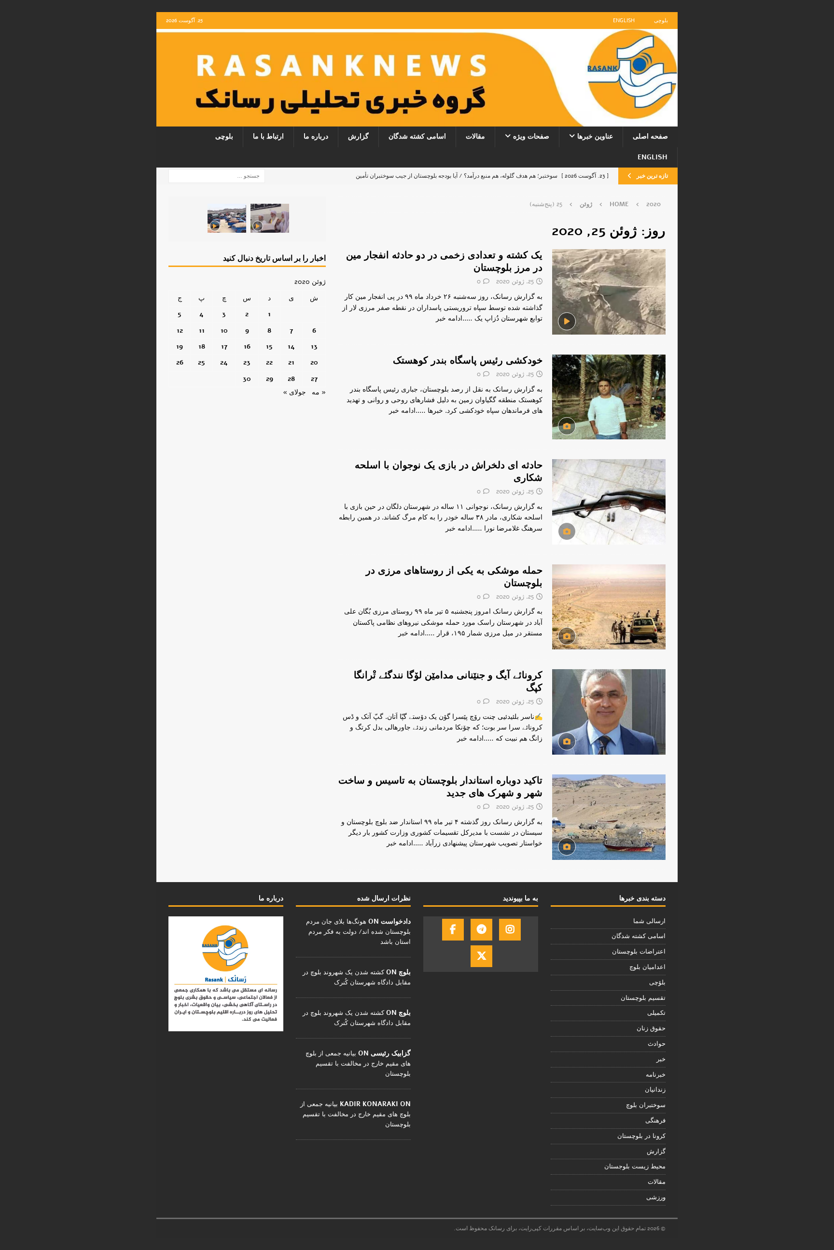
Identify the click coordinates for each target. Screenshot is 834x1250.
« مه (319, 392)
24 (224, 362)
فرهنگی (655, 1120)
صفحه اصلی (650, 136)
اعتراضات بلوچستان (639, 951)
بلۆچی (657, 982)
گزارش (358, 136)
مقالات (475, 136)
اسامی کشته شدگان (417, 136)
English (624, 20)
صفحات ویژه (531, 136)
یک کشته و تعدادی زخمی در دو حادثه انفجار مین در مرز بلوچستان (444, 261)
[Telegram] (481, 930)
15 (269, 346)
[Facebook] (453, 930)
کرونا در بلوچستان (641, 1136)
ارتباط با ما (268, 136)
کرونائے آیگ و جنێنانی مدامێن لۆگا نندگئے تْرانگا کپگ (448, 681)
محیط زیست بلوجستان (635, 1166)
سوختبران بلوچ (646, 1105)
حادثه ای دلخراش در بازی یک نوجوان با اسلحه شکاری (448, 471)
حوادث (657, 1043)
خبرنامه (656, 1074)
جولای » (294, 392)
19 (179, 346)
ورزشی (656, 1197)
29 (269, 378)
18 (201, 346)
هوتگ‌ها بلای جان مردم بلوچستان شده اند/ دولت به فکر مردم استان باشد (358, 931)
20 (314, 362)
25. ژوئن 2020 (515, 281)
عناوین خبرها (595, 136)
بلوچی (661, 20)
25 (201, 362)
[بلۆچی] (609, 712)
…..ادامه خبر (454, 318)
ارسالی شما (649, 921)
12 (180, 330)
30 (247, 378)
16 (247, 346)
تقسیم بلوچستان (643, 998)
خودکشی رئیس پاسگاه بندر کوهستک (467, 360)
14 (291, 346)
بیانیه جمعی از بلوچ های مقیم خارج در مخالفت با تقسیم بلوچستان (358, 1063)
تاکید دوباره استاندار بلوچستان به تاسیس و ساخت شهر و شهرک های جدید (440, 787)
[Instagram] (510, 930)
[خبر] (609, 396)
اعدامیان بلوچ (647, 967)
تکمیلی (656, 1013)
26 (179, 362)
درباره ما (316, 136)
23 (246, 362)
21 (291, 362)
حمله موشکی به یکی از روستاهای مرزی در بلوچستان (454, 577)
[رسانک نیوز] (417, 121)
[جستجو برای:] (216, 175)
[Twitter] (481, 956)
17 (224, 346)
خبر (661, 1059)
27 (314, 378)
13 (314, 346)
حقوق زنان (651, 1028)
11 (202, 330)
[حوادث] (609, 291)
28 (291, 378)
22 (269, 362)
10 (224, 330)
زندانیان (655, 1089)
